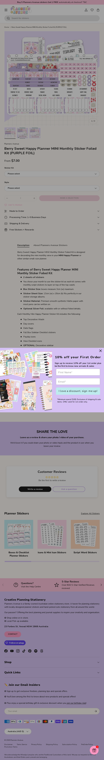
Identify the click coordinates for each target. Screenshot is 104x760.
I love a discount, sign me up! (78, 391)
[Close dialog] (100, 350)
